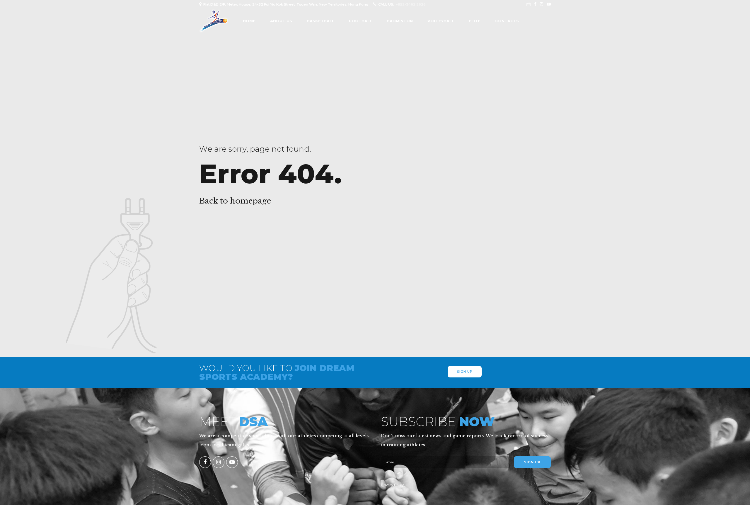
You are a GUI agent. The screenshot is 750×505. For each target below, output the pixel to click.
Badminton (400, 20)
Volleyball (440, 20)
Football (360, 20)
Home (249, 20)
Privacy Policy (392, 485)
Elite (474, 20)
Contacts (507, 20)
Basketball (320, 20)
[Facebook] (205, 462)
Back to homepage (235, 201)
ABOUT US (281, 20)
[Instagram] (218, 462)
